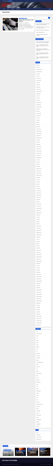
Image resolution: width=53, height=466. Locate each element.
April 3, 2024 (19, 454)
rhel (37, 397)
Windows (37, 426)
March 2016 (38, 144)
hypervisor (38, 366)
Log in (37, 432)
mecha (37, 377)
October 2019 (38, 89)
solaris (37, 408)
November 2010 (39, 256)
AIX (37, 338)
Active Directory (39, 333)
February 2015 (38, 168)
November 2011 (38, 232)
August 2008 (38, 303)
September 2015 (39, 157)
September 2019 (39, 91)
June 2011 (38, 241)
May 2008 (38, 309)
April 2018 (38, 111)
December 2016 (38, 131)
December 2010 (38, 254)
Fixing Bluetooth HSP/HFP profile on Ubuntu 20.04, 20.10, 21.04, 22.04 (42, 45)
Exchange (38, 355)
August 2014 (38, 177)
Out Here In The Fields (9, 460)
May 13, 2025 (6, 454)
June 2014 (38, 181)
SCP (37, 399)
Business (37, 346)
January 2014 (38, 192)
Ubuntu (37, 417)
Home (4, 9)
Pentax (37, 388)
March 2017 (38, 126)
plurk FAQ (18, 9)
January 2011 (38, 252)
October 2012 (38, 210)
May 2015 (37, 164)
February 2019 (38, 102)
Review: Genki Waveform (40, 32)
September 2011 (39, 234)
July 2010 (38, 265)
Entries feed (38, 434)
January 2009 (38, 292)
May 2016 (38, 142)
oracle (37, 384)
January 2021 (38, 78)
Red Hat (37, 393)
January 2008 (38, 318)
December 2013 (38, 195)
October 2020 (38, 80)
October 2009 (38, 278)
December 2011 (38, 230)
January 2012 (38, 228)
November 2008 (39, 296)
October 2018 (38, 104)
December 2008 (39, 294)
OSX (37, 386)
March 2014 (38, 188)
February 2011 (38, 250)
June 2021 (38, 73)
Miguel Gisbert (38, 48)
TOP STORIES (38, 415)
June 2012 (38, 219)
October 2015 (38, 155)
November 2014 (39, 175)
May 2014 (38, 184)
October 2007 (38, 325)
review (26, 18)
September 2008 (39, 300)
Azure (37, 344)
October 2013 (38, 197)
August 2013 (38, 199)
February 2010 (38, 274)
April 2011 (38, 245)
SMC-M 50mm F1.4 (39, 404)
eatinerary (38, 353)
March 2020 (38, 87)
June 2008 (38, 307)
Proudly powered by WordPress (6, 464)
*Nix (37, 331)
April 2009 (38, 285)
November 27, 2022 (32, 453)
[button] (48, 9)
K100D (37, 371)
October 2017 (38, 115)
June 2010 (38, 267)
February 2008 (38, 316)
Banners (12, 9)
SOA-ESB (37, 406)
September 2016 (39, 137)
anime (37, 342)
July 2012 (37, 217)
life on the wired (39, 373)
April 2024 (38, 67)
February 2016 (38, 146)
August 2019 (38, 93)
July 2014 (38, 179)
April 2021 (38, 76)
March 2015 (38, 166)
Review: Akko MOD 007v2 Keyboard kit (32, 451)
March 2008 (38, 314)
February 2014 (38, 190)
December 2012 (38, 208)
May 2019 (38, 100)
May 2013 (37, 201)
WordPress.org (38, 439)
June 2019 (38, 98)
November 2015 (38, 153)
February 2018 (38, 113)
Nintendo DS (38, 382)
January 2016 (38, 148)
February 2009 (38, 289)
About (8, 9)
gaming (37, 360)
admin (37, 335)
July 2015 (37, 159)
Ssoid (37, 41)
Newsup (14, 464)
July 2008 (38, 305)
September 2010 (39, 261)
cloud (37, 349)
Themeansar (17, 464)
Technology (38, 410)
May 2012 (37, 221)
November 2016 (39, 133)
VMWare (37, 421)
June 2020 (38, 82)
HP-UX (37, 364)
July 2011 (37, 239)
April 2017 (38, 124)
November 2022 (39, 69)
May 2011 (37, 243)
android (37, 340)
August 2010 (38, 263)
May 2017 (38, 122)
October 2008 (38, 298)
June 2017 (38, 120)
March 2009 (38, 287)
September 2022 (39, 71)
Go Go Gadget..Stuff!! (21, 18)
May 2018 (38, 109)
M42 (37, 375)
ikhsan (27, 22)
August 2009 (38, 283)
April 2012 (38, 223)
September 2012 (39, 212)
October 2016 (38, 135)
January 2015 (38, 170)
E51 (36, 351)
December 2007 (39, 320)
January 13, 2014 (22, 22)
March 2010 (38, 272)
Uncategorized (38, 419)
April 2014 (38, 186)
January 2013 (38, 206)
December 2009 (39, 276)
